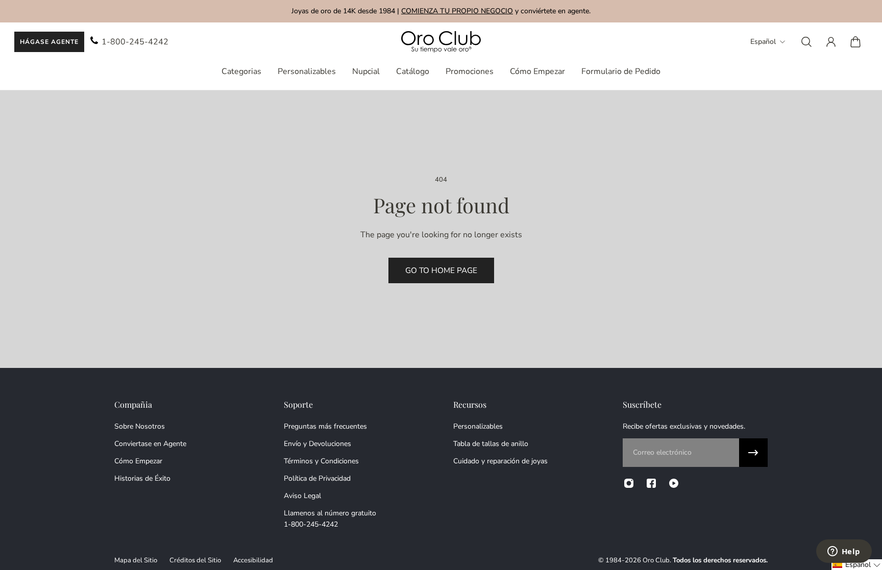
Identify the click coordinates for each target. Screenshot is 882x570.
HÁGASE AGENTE (49, 42)
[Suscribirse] (753, 452)
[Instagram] (629, 483)
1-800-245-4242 (135, 41)
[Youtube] (674, 483)
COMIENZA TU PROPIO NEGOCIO (457, 11)
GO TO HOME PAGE (441, 270)
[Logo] (441, 42)
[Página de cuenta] (831, 42)
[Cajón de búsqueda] (806, 42)
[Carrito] (855, 42)
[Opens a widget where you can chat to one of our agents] (844, 552)
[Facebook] (651, 483)
